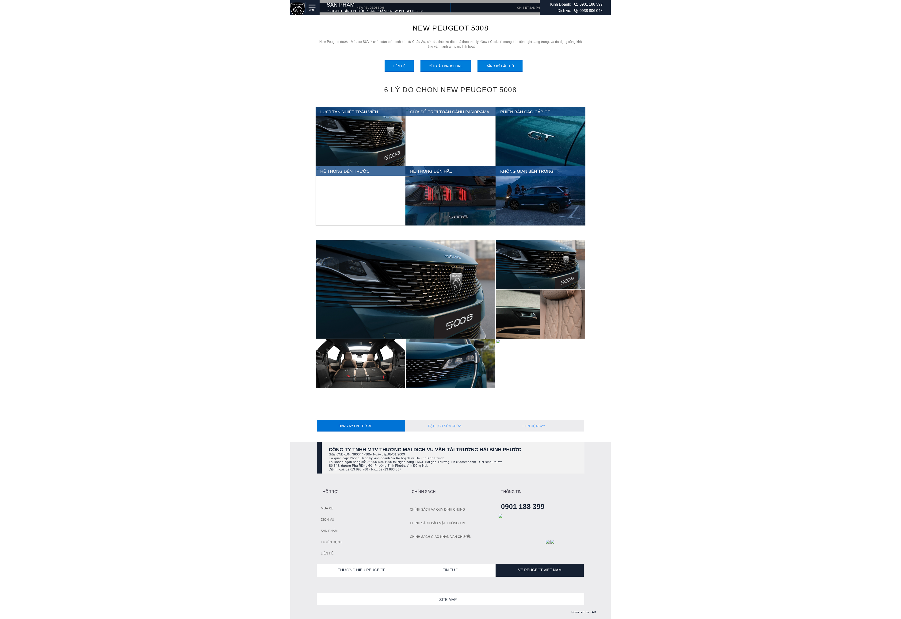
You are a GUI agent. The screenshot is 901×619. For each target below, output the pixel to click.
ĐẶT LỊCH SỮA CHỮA (445, 426)
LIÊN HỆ (399, 66)
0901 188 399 (591, 4)
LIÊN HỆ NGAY (534, 426)
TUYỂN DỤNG (331, 542)
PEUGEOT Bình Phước (346, 11)
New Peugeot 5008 (406, 11)
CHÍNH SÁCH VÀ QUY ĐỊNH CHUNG (437, 509)
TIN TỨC (450, 570)
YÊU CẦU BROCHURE (445, 66)
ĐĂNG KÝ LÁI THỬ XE (356, 426)
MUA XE (327, 508)
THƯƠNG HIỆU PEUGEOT (361, 570)
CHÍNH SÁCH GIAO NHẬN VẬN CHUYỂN (440, 537)
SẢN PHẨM (378, 11)
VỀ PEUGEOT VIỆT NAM (539, 570)
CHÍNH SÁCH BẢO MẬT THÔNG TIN (437, 523)
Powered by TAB (583, 612)
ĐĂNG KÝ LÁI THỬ (500, 66)
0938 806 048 (591, 11)
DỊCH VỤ (327, 519)
